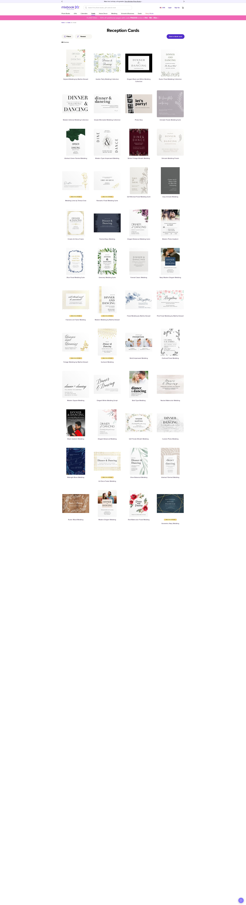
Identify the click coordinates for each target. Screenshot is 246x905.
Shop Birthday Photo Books (133, 1)
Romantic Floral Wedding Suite (107, 200)
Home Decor (103, 13)
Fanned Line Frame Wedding (76, 320)
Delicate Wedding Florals (170, 158)
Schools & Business (127, 13)
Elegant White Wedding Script (107, 400)
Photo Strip (139, 120)
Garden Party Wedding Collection (107, 79)
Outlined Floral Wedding (170, 358)
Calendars (84, 13)
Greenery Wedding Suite (107, 277)
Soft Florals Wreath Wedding (139, 439)
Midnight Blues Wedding (75, 477)
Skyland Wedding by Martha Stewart (75, 79)
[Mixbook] (71, 7)
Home (63, 22)
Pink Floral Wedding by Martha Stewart (170, 316)
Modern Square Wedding (75, 400)
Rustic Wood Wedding (75, 520)
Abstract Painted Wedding (170, 477)
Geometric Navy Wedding (170, 523)
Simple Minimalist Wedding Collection (107, 120)
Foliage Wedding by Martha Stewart (75, 362)
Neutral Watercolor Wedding (170, 400)
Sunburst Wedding (107, 362)
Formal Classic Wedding (138, 277)
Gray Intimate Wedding (170, 197)
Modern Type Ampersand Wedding (107, 158)
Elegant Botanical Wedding (107, 439)
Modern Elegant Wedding (107, 520)
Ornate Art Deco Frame (76, 239)
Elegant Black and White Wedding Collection (138, 80)
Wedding (114, 13)
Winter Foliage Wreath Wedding (139, 158)
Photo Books (66, 13)
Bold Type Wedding (138, 400)
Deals (140, 13)
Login (170, 8)
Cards (93, 13)
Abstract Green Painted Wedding (75, 158)
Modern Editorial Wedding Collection (76, 120)
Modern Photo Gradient (170, 239)
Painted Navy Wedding (107, 239)
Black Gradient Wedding (75, 439)
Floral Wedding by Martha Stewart (138, 316)
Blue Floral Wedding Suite (76, 277)
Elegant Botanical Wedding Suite (138, 239)
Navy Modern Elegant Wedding (170, 277)
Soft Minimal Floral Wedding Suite (138, 197)
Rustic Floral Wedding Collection (170, 79)
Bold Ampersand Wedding (139, 358)
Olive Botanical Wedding (138, 477)
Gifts (75, 13)
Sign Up (177, 8)
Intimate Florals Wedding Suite (170, 120)
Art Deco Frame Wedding (107, 481)
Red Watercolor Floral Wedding (138, 520)
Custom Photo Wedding (170, 439)
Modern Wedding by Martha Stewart (107, 320)
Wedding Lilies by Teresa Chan (75, 200)
